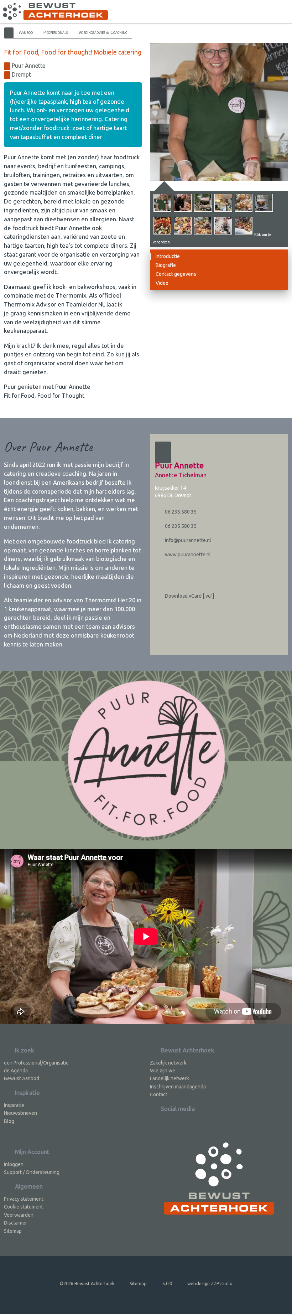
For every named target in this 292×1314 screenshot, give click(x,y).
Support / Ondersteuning (31, 1172)
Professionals (55, 32)
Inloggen (14, 1164)
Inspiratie (14, 1105)
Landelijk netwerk (169, 1078)
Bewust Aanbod (21, 1078)
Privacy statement (23, 1199)
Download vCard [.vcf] (189, 596)
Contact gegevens (176, 274)
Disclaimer (15, 1223)
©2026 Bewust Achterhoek (86, 1283)
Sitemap (13, 1231)
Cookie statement (23, 1207)
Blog (9, 1121)
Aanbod (26, 32)
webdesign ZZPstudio (210, 1283)
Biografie (166, 265)
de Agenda (16, 1070)
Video (162, 283)
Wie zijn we (162, 1070)
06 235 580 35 (180, 512)
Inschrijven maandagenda (178, 1086)
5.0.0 (167, 1283)
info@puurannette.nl (187, 540)
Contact (158, 1094)
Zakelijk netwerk (168, 1063)
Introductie (168, 256)
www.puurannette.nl (187, 554)
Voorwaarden (18, 1215)
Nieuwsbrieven (20, 1113)
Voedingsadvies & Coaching (102, 32)
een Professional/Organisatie (36, 1063)
